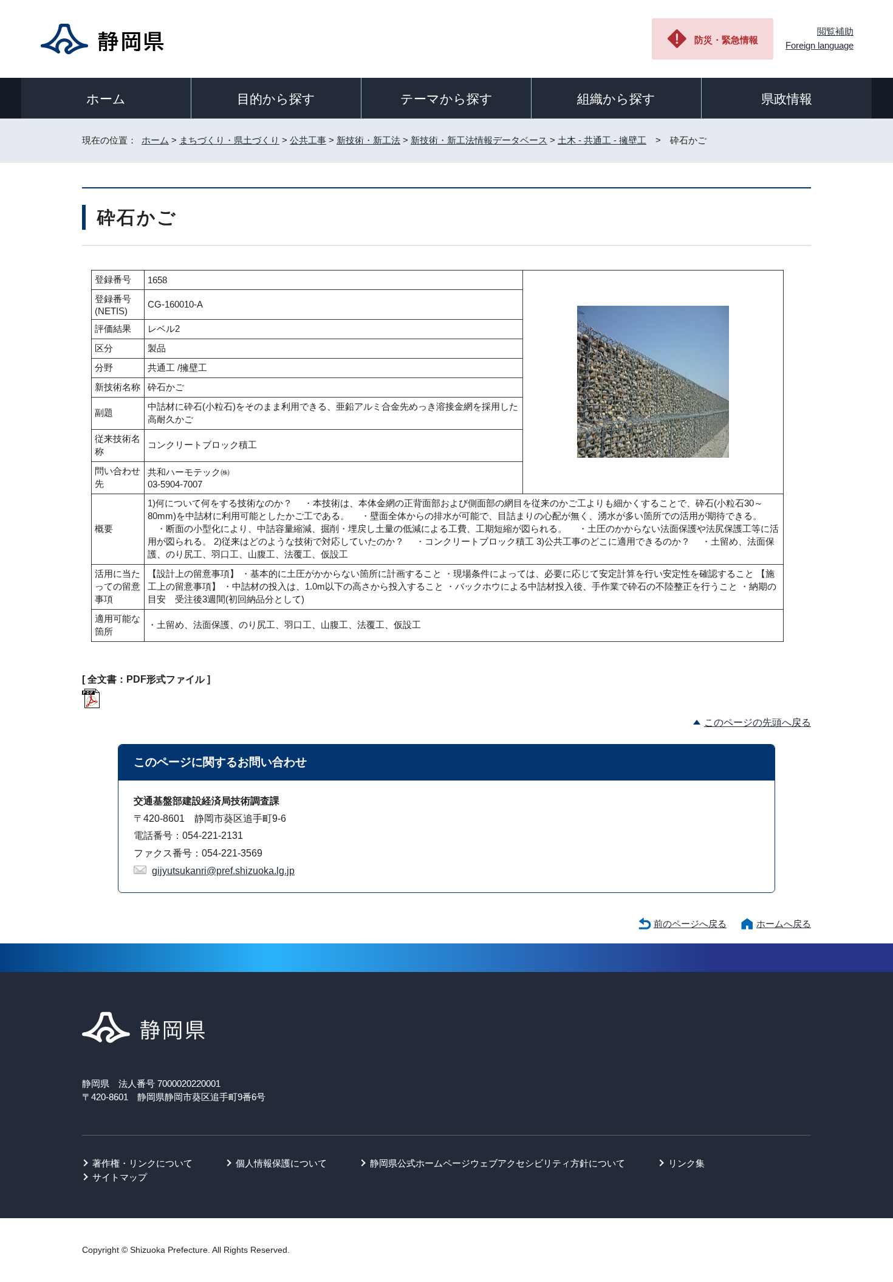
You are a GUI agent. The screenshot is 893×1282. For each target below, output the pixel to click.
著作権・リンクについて (142, 1163)
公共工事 (308, 140)
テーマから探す (446, 99)
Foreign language (819, 45)
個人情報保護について (281, 1163)
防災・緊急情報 (726, 40)
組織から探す (616, 99)
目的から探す (276, 99)
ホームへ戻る (783, 923)
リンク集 (686, 1163)
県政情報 (786, 99)
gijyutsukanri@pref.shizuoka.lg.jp (223, 871)
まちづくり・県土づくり (229, 140)
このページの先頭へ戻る (757, 722)
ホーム (106, 99)
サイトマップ (119, 1177)
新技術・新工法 (368, 140)
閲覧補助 (835, 31)
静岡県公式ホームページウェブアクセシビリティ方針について (497, 1163)
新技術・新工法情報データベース (479, 140)
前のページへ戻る (690, 923)
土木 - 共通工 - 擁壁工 (602, 140)
